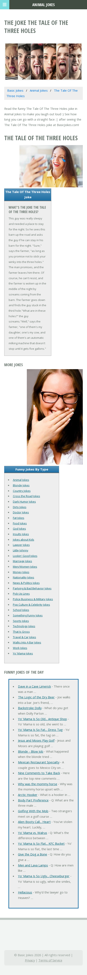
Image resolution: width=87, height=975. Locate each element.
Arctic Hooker (27, 795)
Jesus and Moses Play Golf (36, 740)
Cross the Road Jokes (26, 496)
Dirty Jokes (19, 507)
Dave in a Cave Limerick (34, 686)
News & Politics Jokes (26, 583)
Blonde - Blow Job (30, 751)
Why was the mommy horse (37, 784)
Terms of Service (50, 960)
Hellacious (25, 892)
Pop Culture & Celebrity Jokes (31, 604)
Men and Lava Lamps (33, 865)
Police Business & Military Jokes (33, 599)
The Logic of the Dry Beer (36, 697)
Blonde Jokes (21, 485)
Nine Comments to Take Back (39, 773)
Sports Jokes (21, 621)
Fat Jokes (18, 518)
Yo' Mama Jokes (23, 653)
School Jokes (21, 610)
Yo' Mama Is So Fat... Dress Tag (40, 730)
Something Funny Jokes (28, 615)
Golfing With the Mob (33, 811)
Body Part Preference (33, 800)
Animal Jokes (21, 480)
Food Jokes (20, 523)
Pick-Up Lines (21, 594)
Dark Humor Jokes (24, 501)
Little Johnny (20, 550)
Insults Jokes (21, 534)
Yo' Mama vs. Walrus (32, 833)
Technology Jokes (24, 626)
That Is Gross (21, 632)
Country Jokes (22, 491)
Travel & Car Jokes (24, 637)
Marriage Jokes (22, 561)
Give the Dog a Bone (32, 854)
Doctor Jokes (21, 512)
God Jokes (19, 528)
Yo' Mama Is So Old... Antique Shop (42, 719)
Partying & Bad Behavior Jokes (32, 588)
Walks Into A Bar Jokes (27, 642)
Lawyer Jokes (21, 545)
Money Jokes (21, 572)
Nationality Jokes (23, 577)
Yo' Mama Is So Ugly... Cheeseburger (43, 876)
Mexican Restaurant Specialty (38, 762)
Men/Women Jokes (25, 566)
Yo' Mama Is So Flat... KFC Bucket (41, 843)
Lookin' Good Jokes (25, 556)
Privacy (30, 960)
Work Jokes (20, 648)
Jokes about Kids (23, 539)
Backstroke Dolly (30, 708)
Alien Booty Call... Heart (34, 822)
